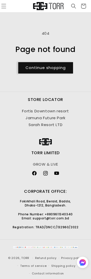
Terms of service (33, 266)
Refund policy (46, 258)
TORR (25, 258)
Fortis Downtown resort (45, 111)
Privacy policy (72, 258)
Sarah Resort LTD (46, 124)
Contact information (48, 273)
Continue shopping (46, 67)
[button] (72, 6)
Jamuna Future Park (45, 117)
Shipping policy (63, 266)
